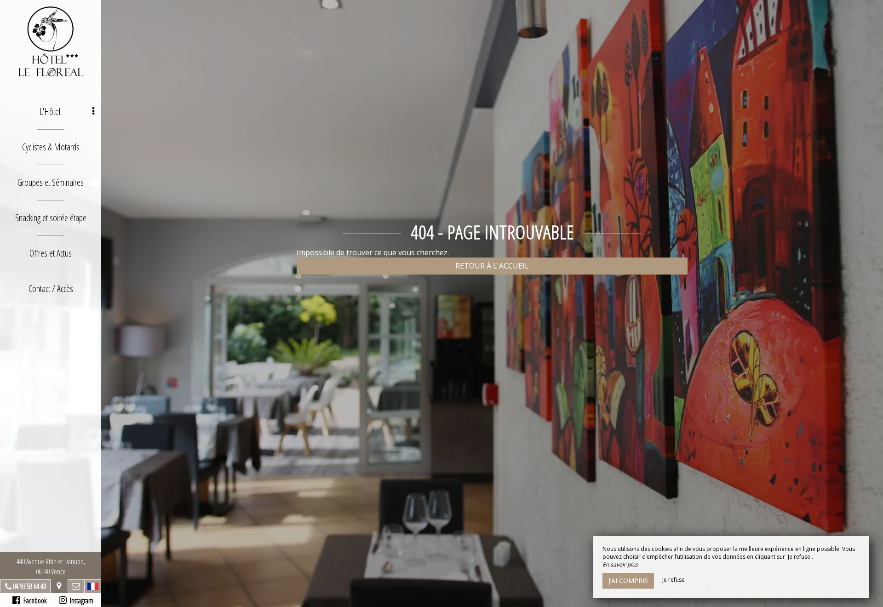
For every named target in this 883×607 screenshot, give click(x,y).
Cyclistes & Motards (51, 147)
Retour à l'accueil (492, 266)
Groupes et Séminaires (50, 182)
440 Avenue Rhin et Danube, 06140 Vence (51, 566)
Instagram (80, 601)
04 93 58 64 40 (29, 586)
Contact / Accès (51, 288)
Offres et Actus (50, 253)
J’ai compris (628, 580)
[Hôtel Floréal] (50, 41)
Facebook (33, 601)
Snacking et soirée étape (50, 218)
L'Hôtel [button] (50, 111)
